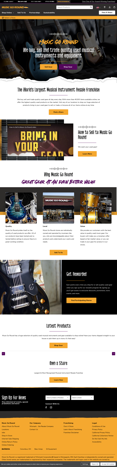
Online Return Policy (9, 442)
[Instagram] (51, 407)
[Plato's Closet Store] (9, 1)
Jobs (3, 432)
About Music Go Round (10, 426)
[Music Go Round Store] (63, 1)
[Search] (91, 7)
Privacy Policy (97, 429)
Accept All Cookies (108, 464)
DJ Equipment (51, 449)
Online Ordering (8, 445)
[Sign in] (109, 7)
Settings (85, 464)
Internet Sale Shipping (10, 439)
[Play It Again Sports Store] (36, 1)
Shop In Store (7, 436)
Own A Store (107, 12)
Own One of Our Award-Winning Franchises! (98, 1)
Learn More (87, 154)
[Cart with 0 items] (114, 7)
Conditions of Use (98, 426)
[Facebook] (46, 407)
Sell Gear (48, 67)
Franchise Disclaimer (71, 432)
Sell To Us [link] (58, 252)
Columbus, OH (25, 449)
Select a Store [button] (10, 18)
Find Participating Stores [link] (81, 300)
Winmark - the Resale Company (41, 426)
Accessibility (96, 442)
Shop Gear (68, 67)
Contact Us (34, 429)
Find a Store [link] (58, 112)
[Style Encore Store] (50, 1)
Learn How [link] (58, 380)
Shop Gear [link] (58, 345)
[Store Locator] (105, 7)
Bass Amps (38, 449)
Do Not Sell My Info (99, 439)
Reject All (95, 464)
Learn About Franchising (73, 429)
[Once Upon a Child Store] (22, 1)
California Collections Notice (102, 436)
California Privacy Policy (101, 432)
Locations (5, 429)
